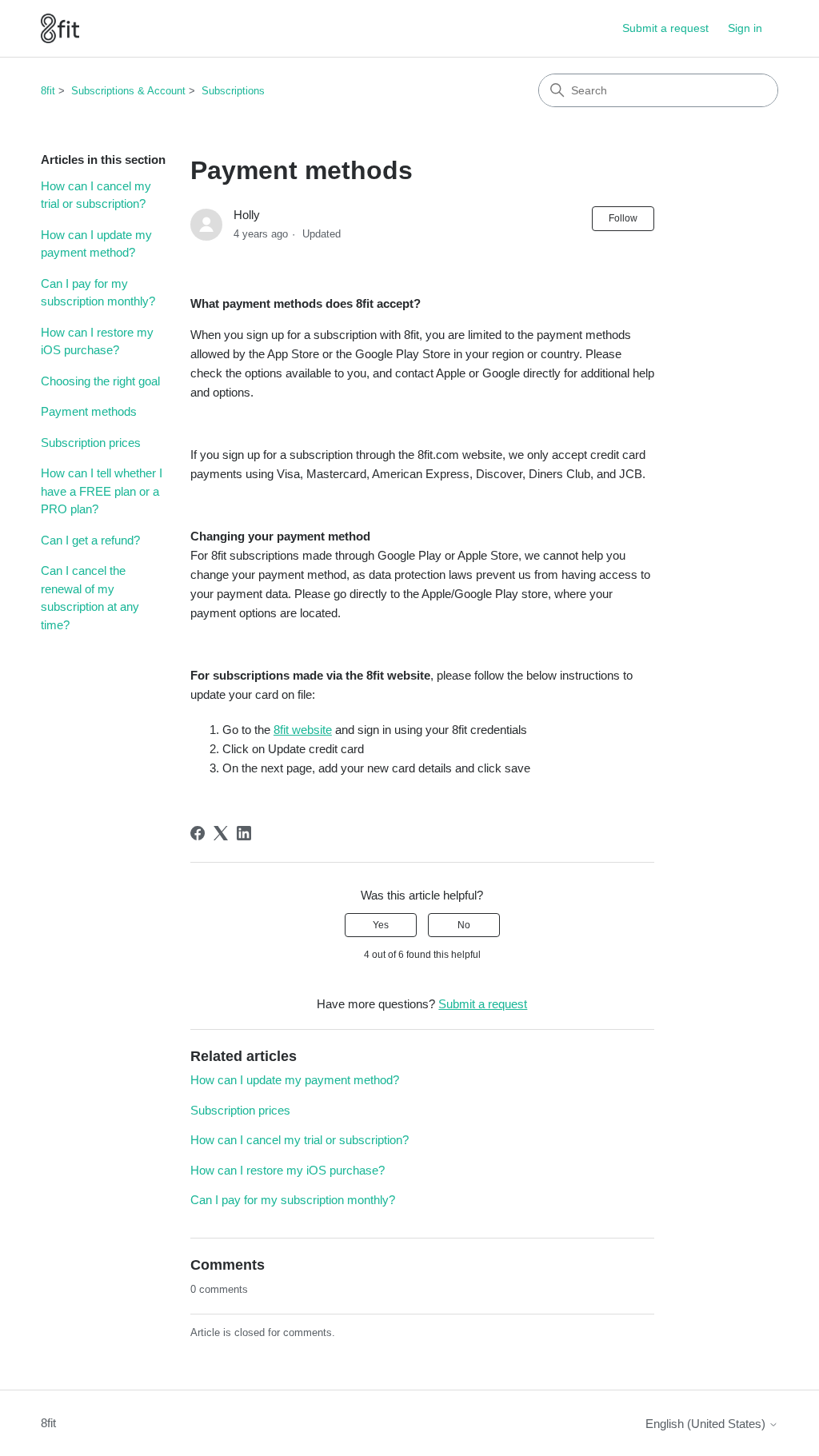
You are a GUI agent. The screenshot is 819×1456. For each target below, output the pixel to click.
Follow (623, 218)
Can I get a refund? (90, 540)
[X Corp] (221, 833)
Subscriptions (233, 91)
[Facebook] (197, 833)
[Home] (59, 28)
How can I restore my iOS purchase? (97, 341)
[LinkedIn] (244, 833)
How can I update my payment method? (96, 244)
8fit (48, 91)
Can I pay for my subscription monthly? (98, 293)
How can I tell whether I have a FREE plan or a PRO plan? (101, 491)
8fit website (303, 729)
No (463, 925)
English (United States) (707, 1423)
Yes (381, 925)
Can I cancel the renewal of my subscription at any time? (90, 598)
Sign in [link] (745, 28)
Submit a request (665, 28)
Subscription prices (91, 442)
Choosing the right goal (100, 381)
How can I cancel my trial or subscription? (96, 195)
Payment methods (89, 411)
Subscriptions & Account (128, 91)
